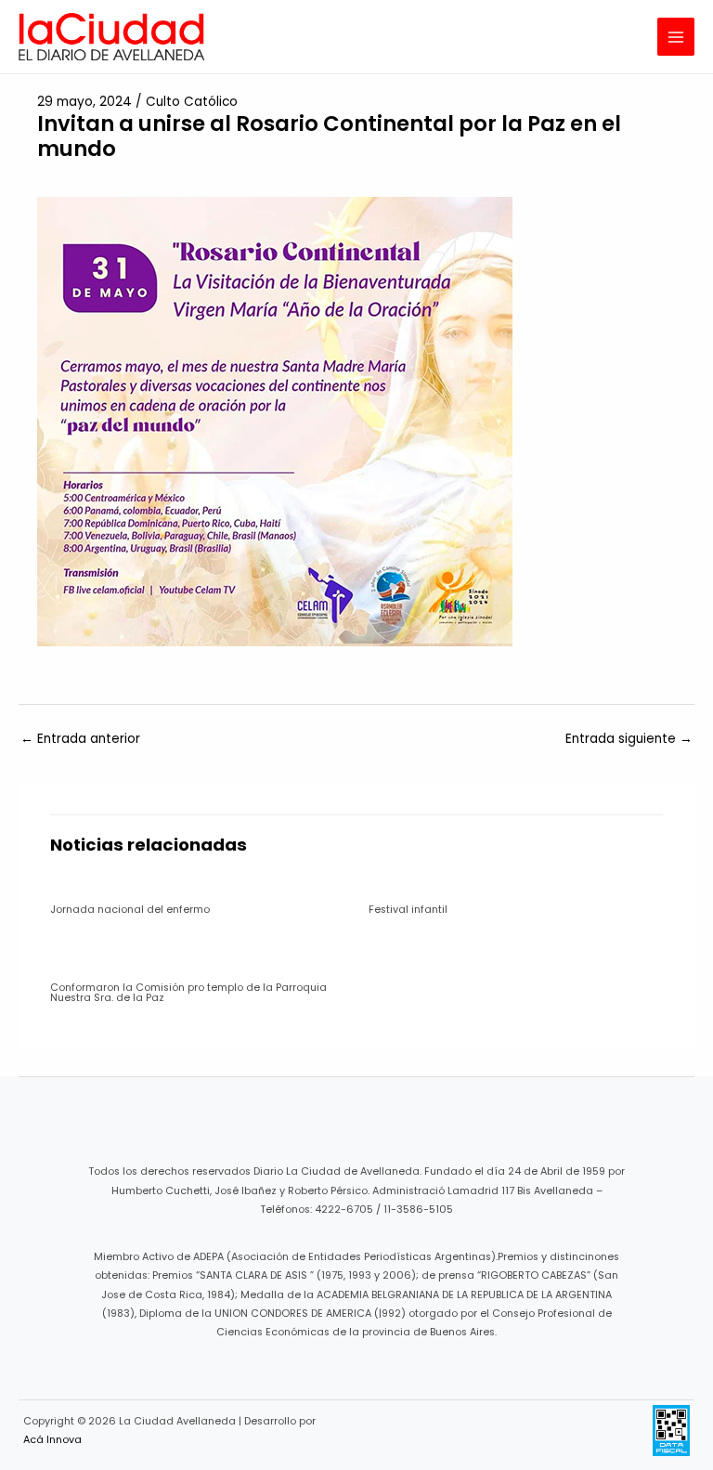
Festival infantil (408, 910)
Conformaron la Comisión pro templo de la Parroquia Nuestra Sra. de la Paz (188, 993)
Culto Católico (192, 102)
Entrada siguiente (629, 739)
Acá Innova (52, 1440)
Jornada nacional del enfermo (130, 910)
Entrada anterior (80, 739)
